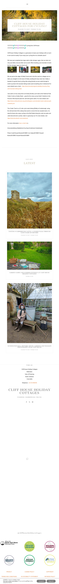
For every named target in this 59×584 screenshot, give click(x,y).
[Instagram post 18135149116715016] (17, 444)
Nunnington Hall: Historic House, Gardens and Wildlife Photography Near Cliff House (29, 346)
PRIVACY (9, 571)
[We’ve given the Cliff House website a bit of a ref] (17, 420)
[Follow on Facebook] (26, 402)
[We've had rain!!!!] (41, 468)
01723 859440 (33, 382)
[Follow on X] (29, 402)
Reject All (51, 581)
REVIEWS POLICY (50, 576)
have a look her (23, 123)
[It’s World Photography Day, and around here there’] (17, 468)
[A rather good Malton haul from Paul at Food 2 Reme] (41, 492)
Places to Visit (24, 29)
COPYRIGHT (50, 571)
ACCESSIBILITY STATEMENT (29, 576)
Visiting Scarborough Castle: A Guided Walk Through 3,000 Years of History (29, 232)
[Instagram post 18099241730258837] (41, 444)
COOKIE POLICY (29, 571)
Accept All (41, 581)
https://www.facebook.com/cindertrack (17, 118)
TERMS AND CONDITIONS (9, 576)
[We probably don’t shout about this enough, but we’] (41, 420)
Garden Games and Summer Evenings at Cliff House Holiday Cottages (29, 273)
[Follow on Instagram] (32, 402)
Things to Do (36, 29)
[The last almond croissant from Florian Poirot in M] (17, 516)
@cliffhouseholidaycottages (29, 533)
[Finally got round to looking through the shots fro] (17, 492)
